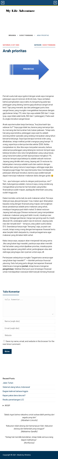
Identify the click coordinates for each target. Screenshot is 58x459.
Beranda (12, 35)
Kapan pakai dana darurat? (14, 395)
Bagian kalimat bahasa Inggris (15, 391)
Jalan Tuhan (8, 383)
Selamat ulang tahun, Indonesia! (16, 387)
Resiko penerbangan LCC (13, 400)
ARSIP (7, 405)
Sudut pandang (26, 35)
